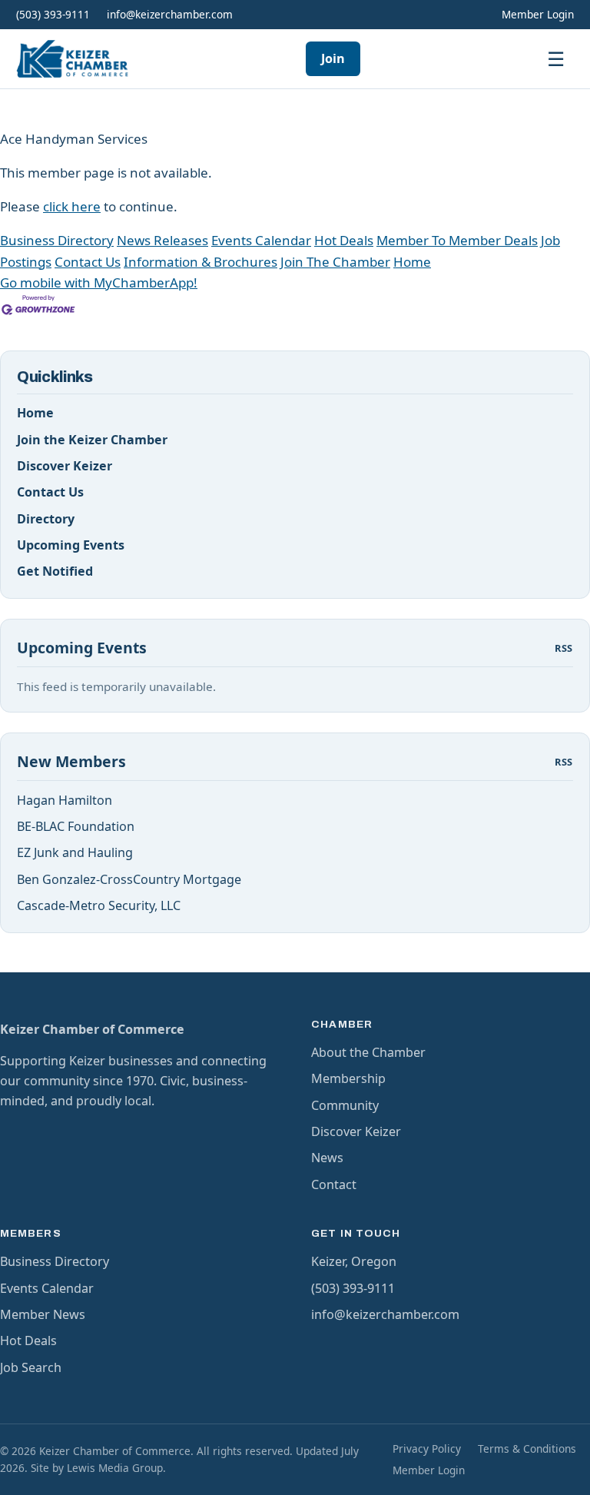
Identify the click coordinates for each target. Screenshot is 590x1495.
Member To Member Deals (457, 240)
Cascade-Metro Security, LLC (99, 905)
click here (72, 206)
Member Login (538, 14)
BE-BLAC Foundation (75, 826)
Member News (42, 1314)
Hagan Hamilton (64, 800)
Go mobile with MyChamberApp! (98, 282)
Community (345, 1105)
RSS (564, 648)
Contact (333, 1184)
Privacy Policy (427, 1448)
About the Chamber (368, 1052)
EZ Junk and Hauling (75, 852)
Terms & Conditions (527, 1448)
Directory (46, 518)
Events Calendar (261, 240)
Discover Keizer (64, 465)
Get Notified (55, 571)
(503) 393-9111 (53, 14)
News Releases (162, 240)
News (327, 1157)
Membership (348, 1078)
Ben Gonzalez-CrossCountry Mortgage (129, 879)
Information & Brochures (200, 262)
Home (412, 262)
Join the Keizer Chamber (92, 439)
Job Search (30, 1367)
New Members (71, 761)
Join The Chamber (335, 262)
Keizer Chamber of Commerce (92, 1029)
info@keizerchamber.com (170, 14)
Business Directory (57, 240)
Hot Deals (343, 240)
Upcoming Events (70, 545)
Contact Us (88, 262)
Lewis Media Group (115, 1467)
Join (333, 58)
